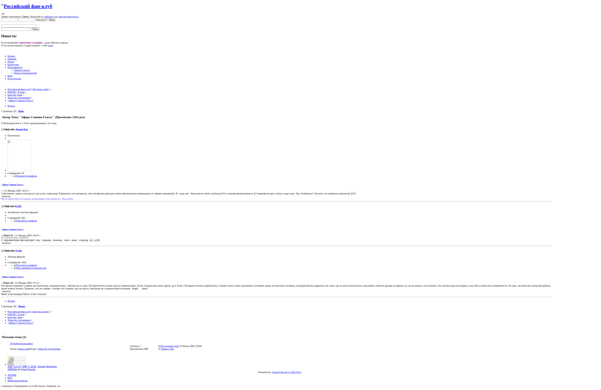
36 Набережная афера (21, 343)
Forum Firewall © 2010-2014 (286, 372)
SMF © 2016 (29, 366)
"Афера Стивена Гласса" (12, 184)
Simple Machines (47, 366)
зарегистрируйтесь (68, 16)
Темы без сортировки (49, 349)
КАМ (18, 206)
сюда (50, 45)
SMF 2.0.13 (14, 366)
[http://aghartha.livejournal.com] (30, 268)
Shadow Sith (167, 349)
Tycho (18, 250)
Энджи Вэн (21, 129)
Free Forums (28, 369)
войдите (48, 16)
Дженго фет (23, 349)
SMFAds (12, 369)
